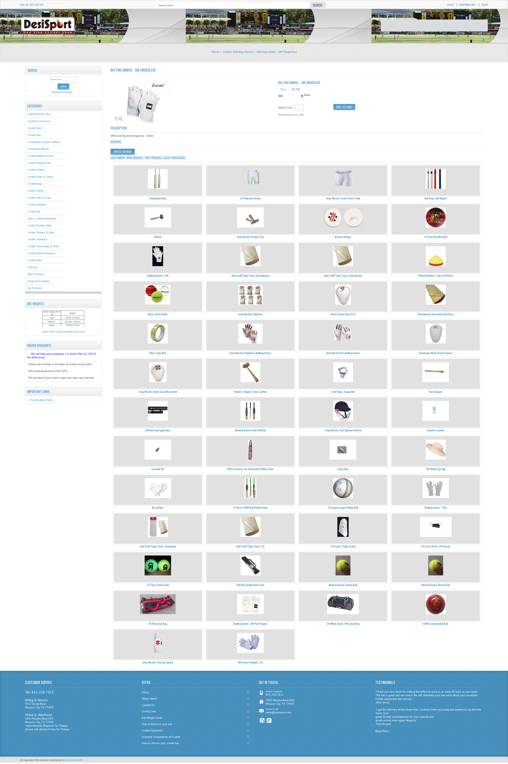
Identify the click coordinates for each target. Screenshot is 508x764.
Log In (450, 4)
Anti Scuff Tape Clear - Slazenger (158, 546)
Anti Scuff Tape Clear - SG (250, 546)
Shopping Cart (467, 4)
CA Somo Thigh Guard (343, 546)
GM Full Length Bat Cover (250, 585)
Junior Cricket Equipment (42, 218)
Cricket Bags (35, 183)
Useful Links (149, 711)
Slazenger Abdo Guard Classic (435, 353)
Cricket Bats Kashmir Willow (44, 142)
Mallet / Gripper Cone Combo (250, 392)
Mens (307, 95)
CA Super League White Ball (343, 507)
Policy (145, 692)
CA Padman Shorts (250, 198)
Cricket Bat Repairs (39, 149)
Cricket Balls (35, 128)
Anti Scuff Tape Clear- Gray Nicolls (343, 275)
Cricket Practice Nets (40, 225)
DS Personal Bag (157, 623)
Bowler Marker (343, 237)
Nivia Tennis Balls (158, 314)
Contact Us (148, 705)
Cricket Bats (34, 135)
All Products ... (36, 288)
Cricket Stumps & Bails (41, 232)
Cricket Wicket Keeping (41, 253)
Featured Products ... (40, 281)
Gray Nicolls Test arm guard (157, 662)
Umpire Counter (435, 430)
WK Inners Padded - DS (250, 662)
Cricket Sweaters (37, 239)
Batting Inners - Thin (436, 507)
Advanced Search (62, 92)
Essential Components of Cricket (161, 737)
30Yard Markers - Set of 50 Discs (435, 275)
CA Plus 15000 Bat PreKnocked (250, 507)
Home (215, 52)
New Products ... (37, 274)
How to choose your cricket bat (160, 743)
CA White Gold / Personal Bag (343, 623)
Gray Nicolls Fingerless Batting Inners (250, 353)
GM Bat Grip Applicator (157, 430)
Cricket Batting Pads (39, 163)
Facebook (269, 720)
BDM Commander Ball (435, 623)
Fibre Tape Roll (157, 353)
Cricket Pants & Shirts (40, 176)
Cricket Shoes (36, 190)
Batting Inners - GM (157, 275)
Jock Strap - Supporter (343, 392)
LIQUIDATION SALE (39, 114)
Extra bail (343, 469)
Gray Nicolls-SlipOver (250, 314)
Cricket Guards (36, 170)
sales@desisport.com (278, 712)
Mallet (157, 237)
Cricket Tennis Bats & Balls (43, 246)
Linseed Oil (158, 469)
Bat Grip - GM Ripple (436, 198)
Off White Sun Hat (435, 469)
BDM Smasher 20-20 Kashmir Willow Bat (250, 469)
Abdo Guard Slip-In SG (343, 314)
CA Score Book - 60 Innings (435, 546)
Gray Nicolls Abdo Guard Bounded (158, 392)
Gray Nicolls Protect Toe (250, 237)
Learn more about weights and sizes (63, 331)
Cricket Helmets (37, 204)
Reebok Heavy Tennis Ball (343, 585)
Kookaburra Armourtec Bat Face (435, 314)
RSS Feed (262, 720)
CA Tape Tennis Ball (158, 585)
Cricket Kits (34, 211)
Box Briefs (158, 507)
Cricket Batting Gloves (238, 52)
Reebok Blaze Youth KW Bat (250, 430)
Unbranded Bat (158, 198)
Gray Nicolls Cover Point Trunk (343, 198)
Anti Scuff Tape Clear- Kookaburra (250, 275)
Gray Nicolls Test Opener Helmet (343, 430)
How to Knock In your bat (157, 724)
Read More (382, 731)
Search (32, 70)
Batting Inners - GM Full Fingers (250, 623)
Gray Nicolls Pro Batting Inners (343, 353)
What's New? (149, 698)
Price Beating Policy (41, 400)
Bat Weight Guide (152, 717)
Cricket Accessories (39, 121)
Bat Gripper (435, 392)
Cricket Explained (152, 730)
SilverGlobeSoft (74, 759)
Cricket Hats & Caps (39, 197)
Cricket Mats (35, 260)
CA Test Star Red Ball (435, 237)
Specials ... (34, 267)
